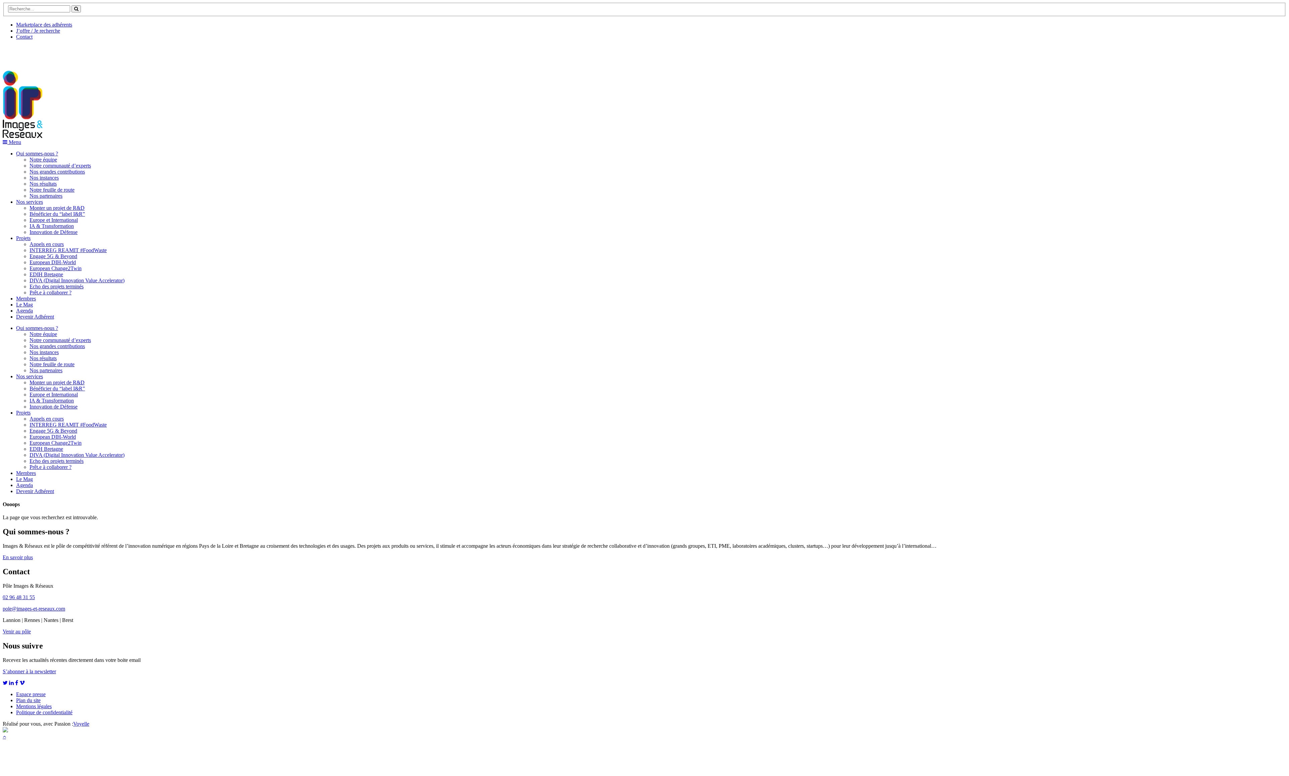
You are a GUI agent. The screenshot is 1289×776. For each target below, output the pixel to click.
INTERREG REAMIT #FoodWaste (68, 250)
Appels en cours (47, 244)
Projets (23, 238)
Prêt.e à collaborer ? (50, 292)
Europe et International (54, 220)
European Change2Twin (56, 268)
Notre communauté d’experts (60, 165)
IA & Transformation (52, 226)
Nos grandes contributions (57, 172)
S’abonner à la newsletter (29, 671)
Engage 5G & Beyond (53, 256)
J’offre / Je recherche (38, 31)
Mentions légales (34, 706)
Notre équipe (43, 159)
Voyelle (81, 724)
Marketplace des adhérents (44, 25)
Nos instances (44, 178)
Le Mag (24, 304)
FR (52, 53)
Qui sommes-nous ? (37, 153)
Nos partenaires (46, 196)
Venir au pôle (17, 631)
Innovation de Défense (54, 232)
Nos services (29, 202)
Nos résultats (43, 184)
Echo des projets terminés (57, 286)
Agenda (24, 310)
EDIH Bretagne (46, 274)
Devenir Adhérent (35, 317)
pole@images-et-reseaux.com (34, 609)
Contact (24, 37)
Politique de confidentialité (44, 712)
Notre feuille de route (52, 190)
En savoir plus (18, 557)
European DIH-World (53, 262)
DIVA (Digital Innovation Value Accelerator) (77, 280)
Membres (26, 298)
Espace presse (31, 694)
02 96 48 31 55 (19, 597)
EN (28, 53)
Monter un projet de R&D (57, 208)
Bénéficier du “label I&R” (57, 214)
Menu (14, 142)
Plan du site (28, 700)
